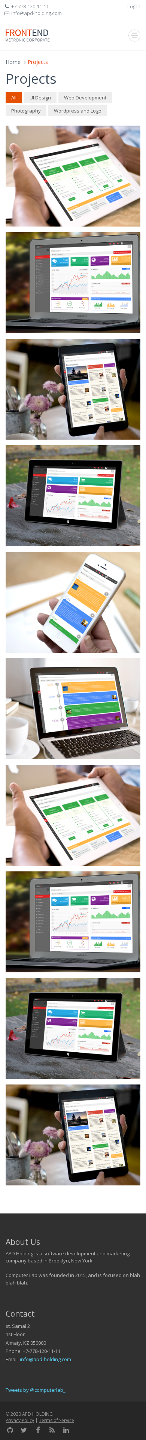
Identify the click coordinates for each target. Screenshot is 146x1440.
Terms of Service (56, 1420)
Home (13, 61)
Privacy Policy (20, 1420)
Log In (133, 6)
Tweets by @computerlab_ (36, 1390)
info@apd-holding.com (45, 1359)
